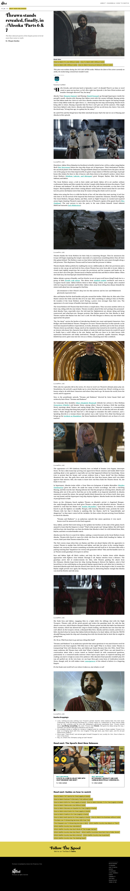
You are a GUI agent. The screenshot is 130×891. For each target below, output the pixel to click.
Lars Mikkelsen (74, 205)
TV (7, 8)
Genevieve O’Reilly (61, 405)
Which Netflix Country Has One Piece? (67, 832)
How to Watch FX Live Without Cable (66, 62)
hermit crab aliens (72, 280)
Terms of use (112, 882)
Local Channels (113, 872)
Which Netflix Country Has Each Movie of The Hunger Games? (75, 829)
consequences (90, 661)
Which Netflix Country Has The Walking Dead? (70, 838)
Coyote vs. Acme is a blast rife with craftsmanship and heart (70, 779)
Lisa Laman (63, 783)
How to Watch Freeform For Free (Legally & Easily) (71, 814)
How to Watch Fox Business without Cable (106, 817)
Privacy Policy (113, 880)
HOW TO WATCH (122, 3)
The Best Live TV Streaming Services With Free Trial (72, 820)
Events (111, 874)
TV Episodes (112, 871)
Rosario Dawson (70, 96)
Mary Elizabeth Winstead (86, 403)
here (73, 851)
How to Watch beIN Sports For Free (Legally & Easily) (72, 817)
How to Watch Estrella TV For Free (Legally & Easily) (104, 802)
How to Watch (113, 867)
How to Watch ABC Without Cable (65, 65)
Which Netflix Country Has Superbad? (96, 835)
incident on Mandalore (72, 416)
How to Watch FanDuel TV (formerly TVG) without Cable (73, 799)
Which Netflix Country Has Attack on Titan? (104, 823)
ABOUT (103, 3)
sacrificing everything (69, 726)
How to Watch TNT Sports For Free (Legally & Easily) (72, 796)
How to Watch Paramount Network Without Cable (95, 65)
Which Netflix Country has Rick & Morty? (68, 835)
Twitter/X (111, 878)
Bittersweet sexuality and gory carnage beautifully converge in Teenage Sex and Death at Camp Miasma (105, 779)
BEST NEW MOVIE (62, 776)
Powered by (56, 84)
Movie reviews (113, 863)
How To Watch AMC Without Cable (92, 62)
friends (96, 726)
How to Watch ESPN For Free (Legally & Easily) (70, 802)
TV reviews (112, 865)
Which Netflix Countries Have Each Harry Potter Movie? (100, 832)
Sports (111, 869)
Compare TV (112, 876)
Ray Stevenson (64, 167)
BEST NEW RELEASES (17, 8)
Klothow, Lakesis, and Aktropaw (79, 176)
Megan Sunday (13, 41)
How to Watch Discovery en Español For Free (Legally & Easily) (75, 808)
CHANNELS (111, 3)
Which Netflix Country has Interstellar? (67, 826)
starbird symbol (100, 280)
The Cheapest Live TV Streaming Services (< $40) (71, 823)
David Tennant (93, 96)
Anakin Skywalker (89, 506)
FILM (3, 8)
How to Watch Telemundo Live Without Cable (69, 805)
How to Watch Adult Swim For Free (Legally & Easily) (72, 811)
